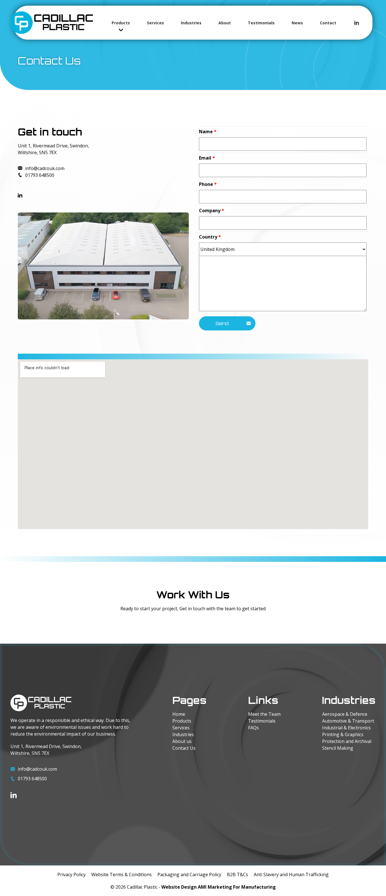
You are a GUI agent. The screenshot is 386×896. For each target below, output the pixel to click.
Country (210, 237)
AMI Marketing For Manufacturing (237, 887)
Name (207, 131)
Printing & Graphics (342, 734)
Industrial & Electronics (346, 728)
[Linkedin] (356, 22)
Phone (208, 184)
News (297, 22)
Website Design (179, 887)
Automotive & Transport (348, 721)
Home (178, 714)
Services (155, 22)
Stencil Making (337, 748)
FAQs (253, 728)
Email (207, 158)
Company (211, 210)
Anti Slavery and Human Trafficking (291, 874)
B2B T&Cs (237, 874)
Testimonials (261, 22)
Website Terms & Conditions (121, 874)
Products (121, 22)
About (224, 22)
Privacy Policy (71, 874)
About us (182, 741)
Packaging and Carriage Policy (189, 874)
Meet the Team (264, 714)
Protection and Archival (346, 741)
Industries (191, 22)
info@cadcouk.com (44, 168)
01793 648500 (39, 175)
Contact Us (184, 748)
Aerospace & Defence (344, 714)
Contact (328, 22)
